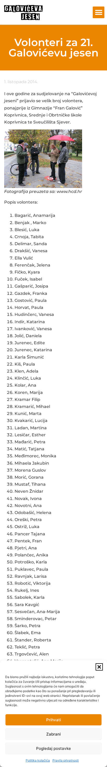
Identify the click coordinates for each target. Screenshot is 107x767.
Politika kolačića (38, 760)
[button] (99, 667)
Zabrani (53, 734)
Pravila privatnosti (65, 760)
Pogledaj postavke (53, 748)
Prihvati (53, 719)
